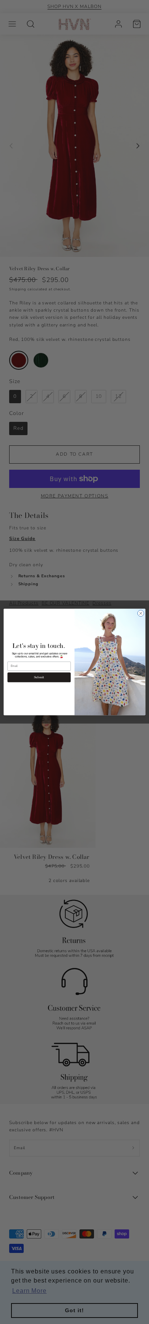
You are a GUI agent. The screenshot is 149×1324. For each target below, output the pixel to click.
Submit (39, 677)
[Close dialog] (141, 613)
